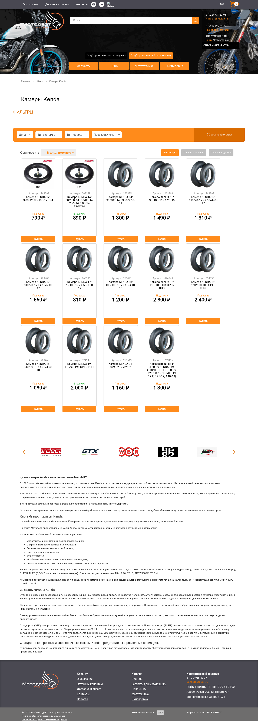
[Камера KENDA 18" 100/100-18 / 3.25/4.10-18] (120, 259)
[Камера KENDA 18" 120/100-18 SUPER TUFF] (203, 259)
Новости (82, 699)
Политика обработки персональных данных (43, 716)
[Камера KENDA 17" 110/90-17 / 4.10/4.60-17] (203, 174)
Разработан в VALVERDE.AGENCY (204, 712)
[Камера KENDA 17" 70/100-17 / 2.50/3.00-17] (79, 259)
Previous (24, 452)
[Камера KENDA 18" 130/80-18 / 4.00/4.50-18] (38, 340)
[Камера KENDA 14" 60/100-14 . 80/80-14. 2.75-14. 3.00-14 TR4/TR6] (79, 174)
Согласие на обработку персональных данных (44, 719)
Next (234, 452)
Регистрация (221, 39)
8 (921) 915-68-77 (216, 26)
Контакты (82, 4)
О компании (30, 4)
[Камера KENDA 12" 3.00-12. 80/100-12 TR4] (38, 174)
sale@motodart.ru (216, 36)
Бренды (137, 679)
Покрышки (139, 689)
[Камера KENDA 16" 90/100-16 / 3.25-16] (162, 174)
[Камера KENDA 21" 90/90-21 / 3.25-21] (120, 340)
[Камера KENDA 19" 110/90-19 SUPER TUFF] (79, 340)
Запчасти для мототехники (149, 684)
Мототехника (144, 66)
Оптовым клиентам (90, 684)
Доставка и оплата (57, 4)
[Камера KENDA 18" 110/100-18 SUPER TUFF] (162, 259)
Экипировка (174, 66)
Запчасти (84, 66)
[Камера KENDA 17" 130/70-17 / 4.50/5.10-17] (38, 259)
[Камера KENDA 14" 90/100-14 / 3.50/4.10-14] (120, 174)
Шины (114, 66)
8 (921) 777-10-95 (216, 15)
